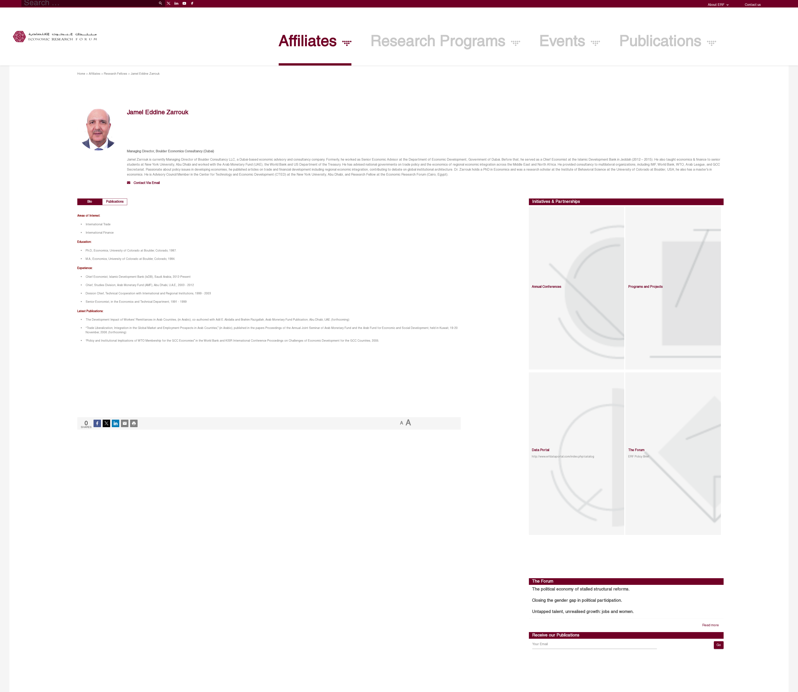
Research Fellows (115, 74)
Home (81, 74)
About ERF (716, 5)
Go (719, 645)
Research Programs (440, 42)
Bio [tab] (89, 201)
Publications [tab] (115, 201)
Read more (710, 625)
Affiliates (310, 42)
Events (564, 42)
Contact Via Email (147, 183)
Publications (662, 42)
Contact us (753, 5)
